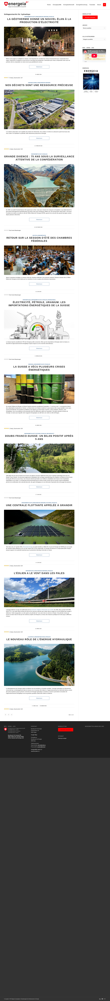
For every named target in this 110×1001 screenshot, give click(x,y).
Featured (38, 433)
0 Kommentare (43, 705)
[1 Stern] (4, 77)
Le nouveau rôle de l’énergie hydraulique (39, 639)
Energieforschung (39, 636)
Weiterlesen (39, 66)
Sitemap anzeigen (62, 738)
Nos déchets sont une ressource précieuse (39, 85)
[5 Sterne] (8, 77)
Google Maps (34, 734)
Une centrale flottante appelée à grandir (39, 505)
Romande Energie (27, 546)
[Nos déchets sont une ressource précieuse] (39, 109)
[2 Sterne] (5, 77)
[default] (39, 185)
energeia (30, 364)
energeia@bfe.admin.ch (36, 749)
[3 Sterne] (6, 77)
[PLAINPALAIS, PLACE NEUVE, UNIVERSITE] (39, 41)
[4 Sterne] (7, 77)
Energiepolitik (42, 235)
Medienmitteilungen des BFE (94, 726)
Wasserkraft (50, 433)
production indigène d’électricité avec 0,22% (42, 609)
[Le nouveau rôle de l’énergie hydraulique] (39, 665)
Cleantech (31, 636)
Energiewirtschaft (29, 16)
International (52, 299)
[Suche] (104, 4)
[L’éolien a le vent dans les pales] (39, 592)
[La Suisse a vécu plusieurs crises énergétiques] (39, 389)
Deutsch (35, 235)
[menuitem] (49, 4)
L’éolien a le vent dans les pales (39, 573)
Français (51, 16)
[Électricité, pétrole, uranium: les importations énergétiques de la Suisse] (39, 324)
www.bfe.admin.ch (35, 751)
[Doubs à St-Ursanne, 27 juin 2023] (39, 458)
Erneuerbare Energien (42, 16)
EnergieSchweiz (32, 82)
